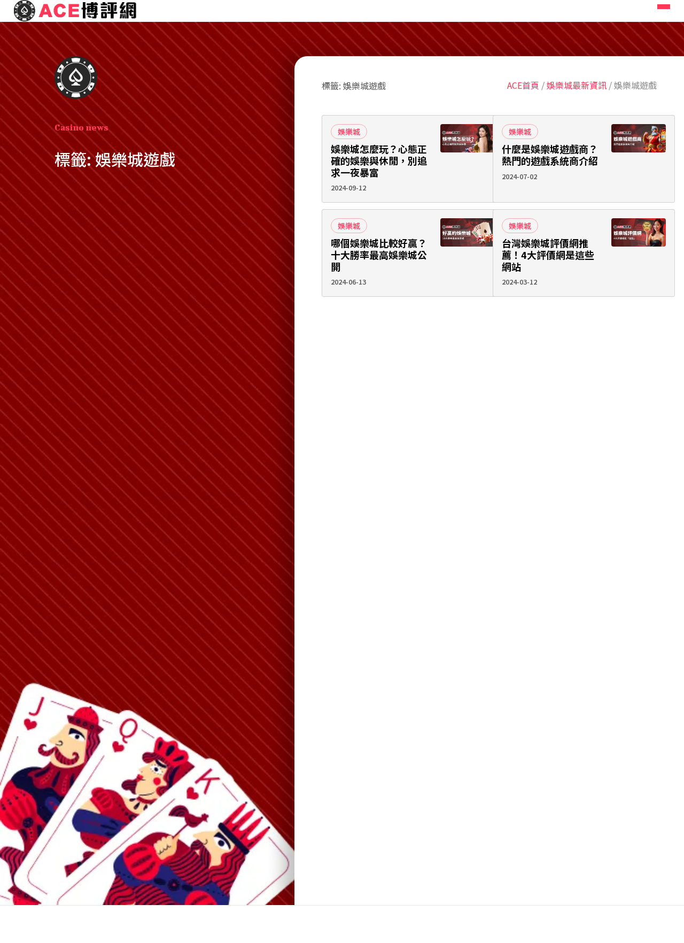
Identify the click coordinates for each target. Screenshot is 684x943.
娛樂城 (349, 131)
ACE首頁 (523, 85)
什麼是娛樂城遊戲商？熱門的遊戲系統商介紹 (550, 154)
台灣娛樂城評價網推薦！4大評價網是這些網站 (548, 254)
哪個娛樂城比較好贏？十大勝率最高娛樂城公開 (379, 254)
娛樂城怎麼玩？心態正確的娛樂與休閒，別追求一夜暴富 (379, 160)
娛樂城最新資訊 (577, 85)
